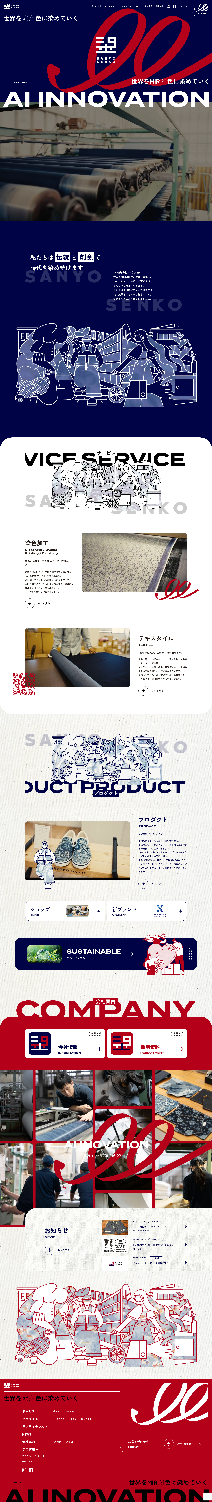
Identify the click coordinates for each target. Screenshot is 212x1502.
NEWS (139, 6)
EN (186, 6)
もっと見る (44, 603)
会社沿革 (69, 1441)
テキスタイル (71, 1411)
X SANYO (85, 1418)
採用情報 (159, 6)
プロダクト (30, 1419)
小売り (73, 1418)
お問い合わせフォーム (188, 1443)
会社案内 (148, 6)
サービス (28, 1411)
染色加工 (57, 1411)
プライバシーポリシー (32, 1455)
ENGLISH (26, 1461)
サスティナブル (126, 6)
